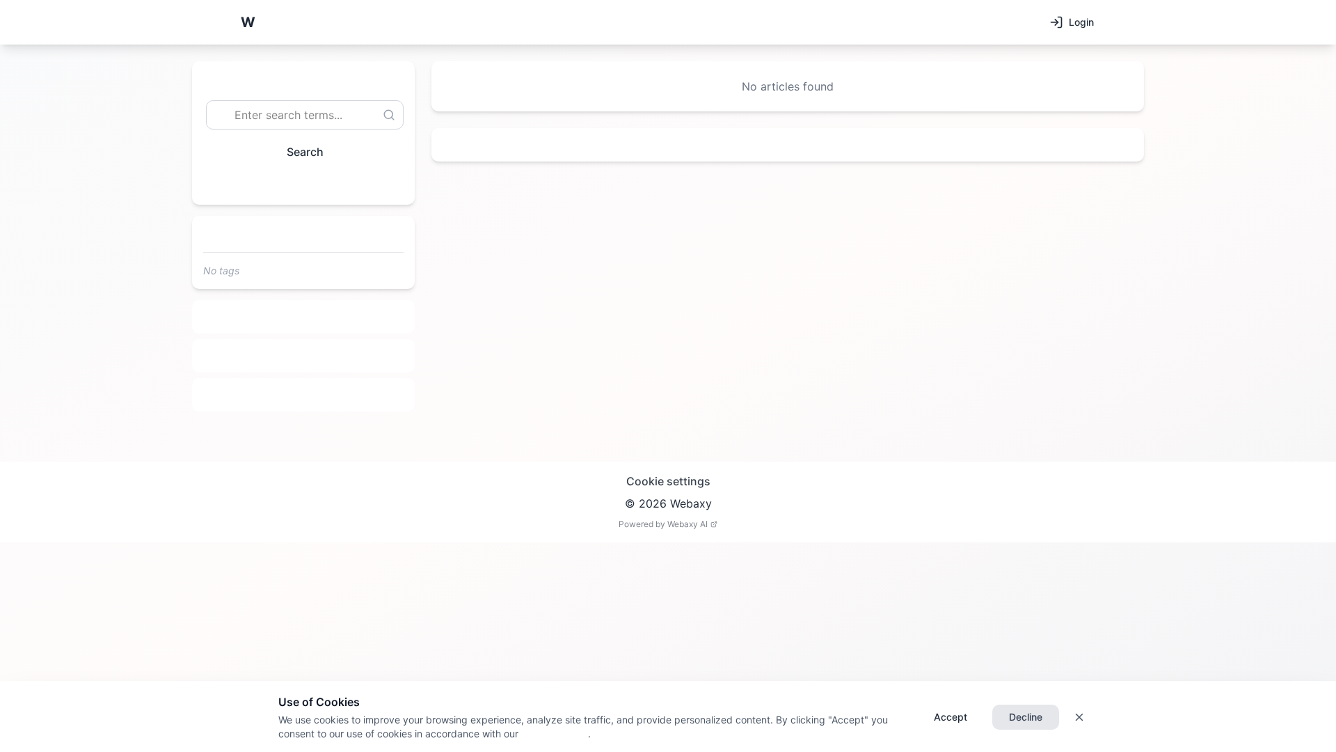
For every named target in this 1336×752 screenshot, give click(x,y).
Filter (298, 183)
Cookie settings (668, 481)
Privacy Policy (553, 733)
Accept (950, 717)
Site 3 (304, 395)
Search (305, 152)
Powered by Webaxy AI (663, 524)
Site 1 (303, 317)
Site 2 (304, 356)
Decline (1025, 717)
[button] (248, 22)
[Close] (1079, 717)
